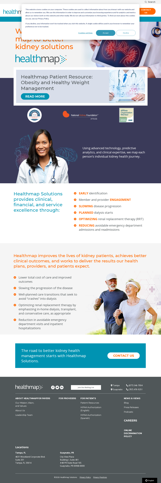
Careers (130, 420)
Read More (35, 96)
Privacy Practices (100, 477)
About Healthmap (26, 398)
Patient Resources (89, 403)
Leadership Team (24, 415)
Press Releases (131, 407)
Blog (126, 403)
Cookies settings (85, 33)
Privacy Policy (85, 477)
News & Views (132, 398)
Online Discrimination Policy (133, 433)
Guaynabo (117, 389)
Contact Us (146, 11)
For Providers (67, 398)
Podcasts (128, 412)
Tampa (115, 385)
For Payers (43, 398)
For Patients (88, 398)
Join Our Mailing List (86, 387)
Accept (106, 33)
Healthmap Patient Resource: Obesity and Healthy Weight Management (57, 82)
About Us (20, 410)
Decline (126, 33)
